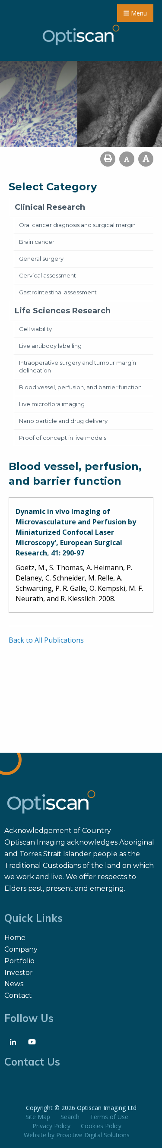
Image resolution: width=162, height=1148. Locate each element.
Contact (18, 995)
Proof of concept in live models (62, 437)
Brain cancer (36, 241)
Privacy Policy (51, 1126)
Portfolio (19, 961)
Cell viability (35, 328)
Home (14, 938)
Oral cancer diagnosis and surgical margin (77, 224)
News (13, 984)
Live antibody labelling (50, 345)
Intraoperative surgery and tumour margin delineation (77, 366)
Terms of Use (109, 1117)
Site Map (37, 1117)
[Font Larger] (145, 159)
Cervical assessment (47, 275)
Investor (18, 972)
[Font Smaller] (126, 159)
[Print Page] (107, 159)
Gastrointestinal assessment (58, 292)
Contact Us (32, 1061)
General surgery (41, 258)
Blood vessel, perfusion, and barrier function (80, 387)
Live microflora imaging (52, 404)
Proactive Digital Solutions (93, 1135)
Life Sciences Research (63, 310)
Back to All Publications (46, 640)
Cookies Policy (101, 1126)
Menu (138, 13)
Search (69, 1117)
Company (21, 949)
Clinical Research (50, 207)
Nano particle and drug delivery (63, 420)
